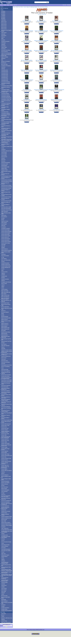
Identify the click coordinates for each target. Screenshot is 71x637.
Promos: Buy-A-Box (5, 428)
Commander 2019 (4, 80)
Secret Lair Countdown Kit (6, 500)
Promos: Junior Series (5, 443)
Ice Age (2, 257)
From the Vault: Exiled (5, 234)
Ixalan (2, 270)
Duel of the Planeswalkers (6, 208)
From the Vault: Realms (5, 238)
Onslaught (3, 348)
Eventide (3, 218)
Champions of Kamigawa (6, 65)
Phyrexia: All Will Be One (6, 356)
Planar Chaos (3, 357)
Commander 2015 (4, 74)
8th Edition (3, 17)
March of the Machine (5, 296)
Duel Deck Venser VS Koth (6, 200)
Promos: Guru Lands (5, 440)
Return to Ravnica (4, 484)
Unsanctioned (3, 585)
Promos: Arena (4, 426)
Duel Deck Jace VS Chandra (6, 186)
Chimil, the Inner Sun (27, 40)
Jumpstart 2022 (4, 276)
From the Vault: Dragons (5, 232)
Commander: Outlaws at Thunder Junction (5, 129)
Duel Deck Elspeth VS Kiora (6, 176)
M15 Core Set (3, 28)
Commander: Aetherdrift (5, 96)
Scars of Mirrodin (4, 491)
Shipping (11, 4)
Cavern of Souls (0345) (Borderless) (41, 30)
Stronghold (3, 526)
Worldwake (3, 604)
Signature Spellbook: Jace (6, 518)
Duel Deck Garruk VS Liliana (6, 181)
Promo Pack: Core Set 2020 (6, 380)
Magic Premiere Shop (5, 295)
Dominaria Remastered (5, 162)
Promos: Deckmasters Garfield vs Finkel (5, 432)
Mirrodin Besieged (4, 316)
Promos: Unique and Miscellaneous (5, 467)
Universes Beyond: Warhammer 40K (4, 580)
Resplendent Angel (56, 60)
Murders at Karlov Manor (5, 332)
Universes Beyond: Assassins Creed (4, 563)
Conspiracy (3, 149)
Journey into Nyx (4, 271)
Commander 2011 (4, 70)
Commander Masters (5, 93)
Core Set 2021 (4, 155)
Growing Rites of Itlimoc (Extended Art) (41, 89)
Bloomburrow (3, 62)
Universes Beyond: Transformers (4, 578)
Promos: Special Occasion (6, 461)
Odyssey (3, 347)
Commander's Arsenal (5, 94)
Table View (44, 14)
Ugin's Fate (3, 553)
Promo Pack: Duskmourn (5, 385)
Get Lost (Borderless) (56, 79)
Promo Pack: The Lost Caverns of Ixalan (5, 411)
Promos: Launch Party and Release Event (6, 445)
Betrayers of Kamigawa (5, 61)
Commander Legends (5, 89)
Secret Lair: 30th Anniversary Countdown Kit (6, 504)
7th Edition (3, 15)
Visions (2, 594)
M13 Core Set (3, 25)
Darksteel (3, 158)
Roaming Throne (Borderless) (41, 99)
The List (2, 540)
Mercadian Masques (5, 312)
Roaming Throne (27, 99)
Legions (2, 286)
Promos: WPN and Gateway (6, 470)
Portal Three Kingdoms (5, 370)
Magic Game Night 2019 (5, 292)
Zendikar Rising (4, 609)
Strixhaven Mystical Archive (6, 523)
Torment (2, 552)
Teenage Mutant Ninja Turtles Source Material (6, 532)
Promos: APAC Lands (5, 425)
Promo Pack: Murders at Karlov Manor (5, 397)
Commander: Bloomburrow (6, 97)
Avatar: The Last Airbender (6, 53)
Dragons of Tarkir (4, 169)
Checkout (68, 4)
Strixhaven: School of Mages (6, 525)
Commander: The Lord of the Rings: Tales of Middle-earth (6, 140)
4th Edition (3, 11)
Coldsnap (3, 68)
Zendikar (3, 606)
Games (2, 6)
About (8, 4)
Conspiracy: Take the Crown (6, 150)
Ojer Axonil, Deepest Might (56, 40)
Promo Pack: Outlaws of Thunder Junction (5, 400)
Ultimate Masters (4, 556)
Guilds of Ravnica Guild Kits (6, 250)
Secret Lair (3, 494)
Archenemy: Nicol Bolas (5, 50)
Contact (4, 4)
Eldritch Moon (3, 215)
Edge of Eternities (4, 211)
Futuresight (3, 244)
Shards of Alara (4, 512)
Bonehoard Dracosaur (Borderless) (26, 30)
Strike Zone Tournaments (6, 622)
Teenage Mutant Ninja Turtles (6, 529)
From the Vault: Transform (6, 241)
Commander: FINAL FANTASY (5, 107)
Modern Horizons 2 (4, 323)
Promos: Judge (4, 441)
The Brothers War (4, 535)
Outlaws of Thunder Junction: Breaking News (6, 352)
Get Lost (41, 79)
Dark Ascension (4, 156)
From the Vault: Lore (5, 237)
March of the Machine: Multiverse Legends (5, 299)
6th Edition (3, 14)
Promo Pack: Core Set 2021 (6, 381)
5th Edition (3, 12)
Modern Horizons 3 (4, 324)
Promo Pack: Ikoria (4, 386)
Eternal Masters (4, 216)
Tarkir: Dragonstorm (5, 528)
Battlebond (3, 58)
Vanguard (3, 592)
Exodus (2, 219)
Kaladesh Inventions (5, 279)
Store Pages (3, 612)
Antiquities (3, 44)
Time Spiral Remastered (5, 549)
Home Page (3, 613)
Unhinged (3, 560)
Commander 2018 (4, 78)
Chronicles (3, 67)
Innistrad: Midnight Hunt (5, 267)
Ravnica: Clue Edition (5, 482)
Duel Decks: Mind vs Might (6, 207)
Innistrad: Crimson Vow (5, 264)
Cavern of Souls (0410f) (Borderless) (56, 30)
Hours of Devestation (5, 255)
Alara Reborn (3, 35)
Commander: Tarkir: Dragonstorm (5, 135)
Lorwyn (2, 287)
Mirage (2, 313)
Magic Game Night (4, 290)
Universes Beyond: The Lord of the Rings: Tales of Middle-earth (6, 575)
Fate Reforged (4, 224)
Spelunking (27, 119)
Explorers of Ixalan (4, 221)
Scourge (2, 492)
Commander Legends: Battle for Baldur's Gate (6, 91)
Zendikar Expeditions (5, 607)
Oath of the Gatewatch (5, 345)
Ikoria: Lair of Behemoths (5, 260)
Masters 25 (3, 310)
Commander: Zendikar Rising (6, 146)
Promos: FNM (3, 435)
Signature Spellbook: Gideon (6, 516)
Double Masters (4, 165)
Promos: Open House (5, 454)
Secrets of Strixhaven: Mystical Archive (5, 508)
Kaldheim (3, 280)
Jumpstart (3, 274)
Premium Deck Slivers (5, 376)
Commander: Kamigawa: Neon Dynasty (5, 115)
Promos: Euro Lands (5, 433)
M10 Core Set (3, 21)
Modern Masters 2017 (5, 329)
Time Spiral (3, 547)
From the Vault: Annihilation (6, 231)
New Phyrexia (3, 344)
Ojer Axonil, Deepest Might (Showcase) (41, 50)
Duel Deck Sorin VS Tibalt (6, 196)
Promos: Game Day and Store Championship (5, 437)
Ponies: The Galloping (5, 366)
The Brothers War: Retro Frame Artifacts (5, 537)
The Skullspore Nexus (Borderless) (26, 79)
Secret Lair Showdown (5, 502)
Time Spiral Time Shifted (5, 550)
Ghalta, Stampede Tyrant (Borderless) (41, 40)
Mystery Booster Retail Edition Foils (5, 337)
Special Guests (4, 519)
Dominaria (3, 161)
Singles (2, 9)
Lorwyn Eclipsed (4, 289)
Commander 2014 (4, 73)
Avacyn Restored (4, 51)
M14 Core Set (3, 27)
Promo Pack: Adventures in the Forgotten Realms (6, 378)
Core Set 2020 (4, 153)
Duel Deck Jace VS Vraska (6, 188)
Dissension (3, 159)
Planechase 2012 (4, 360)
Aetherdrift (3, 34)
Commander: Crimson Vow (6, 99)
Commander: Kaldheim (5, 113)
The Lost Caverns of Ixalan (6, 541)
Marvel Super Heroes (5, 302)
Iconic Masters (4, 258)
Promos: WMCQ (4, 469)
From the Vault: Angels (5, 229)
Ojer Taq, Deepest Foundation (26, 60)
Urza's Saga (3, 591)
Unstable (3, 586)
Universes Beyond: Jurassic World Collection (6, 572)
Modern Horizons (4, 319)
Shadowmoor (3, 509)
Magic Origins (3, 293)
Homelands (3, 254)
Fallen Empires (4, 222)
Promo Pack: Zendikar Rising (6, 420)
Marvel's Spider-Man (5, 306)
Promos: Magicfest (4, 451)
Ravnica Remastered (5, 481)
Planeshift (3, 363)
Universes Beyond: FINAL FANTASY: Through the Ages (6, 570)
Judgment (3, 273)
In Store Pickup (4, 620)
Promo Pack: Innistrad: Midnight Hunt (5, 389)
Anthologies (3, 42)
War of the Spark (4, 595)
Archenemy (3, 48)
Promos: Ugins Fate (5, 465)
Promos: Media (4, 452)
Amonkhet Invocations (5, 41)
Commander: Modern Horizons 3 (5, 124)
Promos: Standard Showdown (4, 463)
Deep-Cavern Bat (56, 109)
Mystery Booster (4, 333)
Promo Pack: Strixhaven (5, 406)
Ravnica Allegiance (4, 474)
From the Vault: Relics (5, 240)
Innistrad (2, 261)
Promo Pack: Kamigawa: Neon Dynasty (5, 393)
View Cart (64, 4)
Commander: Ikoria (4, 111)
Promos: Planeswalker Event (6, 455)
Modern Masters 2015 (5, 327)
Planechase (3, 359)
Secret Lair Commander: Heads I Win (5, 499)
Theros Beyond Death (5, 544)
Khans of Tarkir (4, 283)
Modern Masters (4, 326)
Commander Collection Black (6, 85)
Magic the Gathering (4, 8)
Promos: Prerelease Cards (6, 458)
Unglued (2, 559)
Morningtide (3, 330)
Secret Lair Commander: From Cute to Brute (5, 496)
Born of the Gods (4, 64)
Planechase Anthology (5, 362)
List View (39, 14)
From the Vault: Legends (5, 235)
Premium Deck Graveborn (6, 374)
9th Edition (3, 18)
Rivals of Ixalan (4, 488)
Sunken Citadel (27, 109)
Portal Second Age (4, 369)
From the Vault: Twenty (5, 243)
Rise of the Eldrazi (4, 487)
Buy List (15, 4)
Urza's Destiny (4, 588)
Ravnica (2, 473)
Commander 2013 (4, 71)
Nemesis (3, 342)
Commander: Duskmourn (6, 103)
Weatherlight (3, 599)
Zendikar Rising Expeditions (6, 610)
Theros (2, 543)
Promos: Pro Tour (4, 459)
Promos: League (4, 447)
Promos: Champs (4, 429)
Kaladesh (3, 277)
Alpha (2, 38)
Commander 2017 (4, 77)
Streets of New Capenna (5, 522)
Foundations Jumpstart (5, 228)
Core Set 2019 (4, 152)
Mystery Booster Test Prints (6, 341)
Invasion (2, 268)
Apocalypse (3, 45)
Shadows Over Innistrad (5, 511)
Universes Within (4, 582)
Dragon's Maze (4, 168)
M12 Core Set (3, 24)
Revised (2, 485)
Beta (2, 59)
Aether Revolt (3, 32)
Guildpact (3, 247)
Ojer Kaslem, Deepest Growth (56, 50)
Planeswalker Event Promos (6, 365)
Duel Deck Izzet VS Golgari (6, 185)
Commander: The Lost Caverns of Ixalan (5, 142)
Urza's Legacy (4, 589)
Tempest (2, 533)
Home (2, 4)
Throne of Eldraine (4, 546)
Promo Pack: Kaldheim (5, 390)
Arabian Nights (4, 47)
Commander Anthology (5, 81)
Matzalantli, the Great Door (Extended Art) (56, 89)
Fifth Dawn (3, 225)
